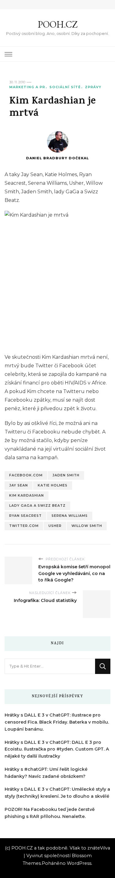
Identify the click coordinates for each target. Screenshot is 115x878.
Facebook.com (26, 475)
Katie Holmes (52, 485)
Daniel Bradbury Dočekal (57, 158)
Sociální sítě (65, 87)
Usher (55, 526)
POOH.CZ (58, 24)
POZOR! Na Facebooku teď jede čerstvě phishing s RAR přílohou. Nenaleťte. (50, 813)
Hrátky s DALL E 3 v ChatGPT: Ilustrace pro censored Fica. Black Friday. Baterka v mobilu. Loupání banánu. (57, 722)
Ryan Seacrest (25, 516)
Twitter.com (24, 526)
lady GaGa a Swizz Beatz (37, 506)
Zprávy (93, 87)
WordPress (79, 863)
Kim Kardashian (26, 496)
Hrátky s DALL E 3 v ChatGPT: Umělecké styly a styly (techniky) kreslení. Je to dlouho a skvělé (57, 792)
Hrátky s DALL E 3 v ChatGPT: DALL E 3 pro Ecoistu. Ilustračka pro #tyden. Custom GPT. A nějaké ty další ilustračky (57, 749)
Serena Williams (70, 516)
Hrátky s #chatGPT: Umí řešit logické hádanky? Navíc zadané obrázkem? (46, 772)
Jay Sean (18, 485)
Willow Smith (86, 526)
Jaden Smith (65, 475)
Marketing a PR (27, 87)
